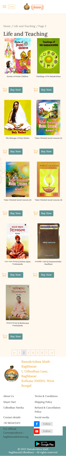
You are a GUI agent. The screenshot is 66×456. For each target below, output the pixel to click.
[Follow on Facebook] (37, 424)
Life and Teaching (24, 26)
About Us (8, 396)
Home (7, 26)
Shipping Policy (43, 402)
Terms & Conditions (46, 396)
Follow (47, 423)
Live (11, 6)
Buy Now (15, 274)
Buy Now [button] (15, 89)
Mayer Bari (9, 402)
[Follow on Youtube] (37, 431)
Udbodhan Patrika (13, 407)
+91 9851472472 (11, 423)
